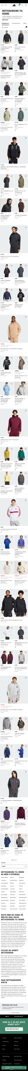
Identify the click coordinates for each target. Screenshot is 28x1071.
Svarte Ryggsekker (22, 889)
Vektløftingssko (23, 897)
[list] (14, 23)
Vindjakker (4, 906)
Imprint (4, 1045)
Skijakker (12, 900)
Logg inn (7, 1016)
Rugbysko (21, 877)
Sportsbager (4, 894)
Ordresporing (5, 1041)
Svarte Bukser (13, 880)
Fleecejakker (22, 894)
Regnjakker (13, 891)
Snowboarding (4, 900)
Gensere (3, 903)
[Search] (22, 5)
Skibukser (12, 903)
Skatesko (21, 880)
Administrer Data (18, 1056)
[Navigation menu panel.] (2, 5)
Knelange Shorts (3, 909)
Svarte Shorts (22, 906)
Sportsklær (13, 897)
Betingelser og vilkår (7, 1063)
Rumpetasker (4, 883)
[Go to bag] (25, 5)
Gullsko (12, 886)
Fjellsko (21, 886)
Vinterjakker (22, 883)
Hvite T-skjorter (12, 877)
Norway (16, 1068)
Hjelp (3, 1049)
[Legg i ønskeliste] (11, 32)
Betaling (16, 1045)
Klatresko (21, 891)
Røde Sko (12, 906)
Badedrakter (4, 897)
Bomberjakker (4, 889)
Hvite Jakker (22, 900)
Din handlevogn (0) (18, 1016)
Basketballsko (22, 903)
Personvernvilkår (18, 1060)
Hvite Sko (12, 894)
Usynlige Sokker (12, 889)
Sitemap (16, 1041)
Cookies (4, 1060)
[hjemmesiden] (14, 6)
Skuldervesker (13, 909)
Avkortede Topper (3, 886)
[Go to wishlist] (5, 5)
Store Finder (17, 1049)
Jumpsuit (3, 880)
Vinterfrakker (4, 877)
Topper (3, 891)
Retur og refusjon (18, 1037)
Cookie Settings (5, 1056)
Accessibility (17, 1063)
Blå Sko (12, 883)
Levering (4, 1037)
